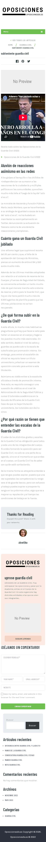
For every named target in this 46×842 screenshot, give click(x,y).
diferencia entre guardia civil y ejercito (22, 745)
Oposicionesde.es (13, 831)
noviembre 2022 (11, 795)
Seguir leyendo (23, 639)
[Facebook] (42, 23)
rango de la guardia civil (15, 750)
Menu (5, 31)
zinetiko (23, 542)
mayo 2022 (9, 800)
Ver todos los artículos (24, 40)
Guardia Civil (10, 816)
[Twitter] (31, 23)
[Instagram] (36, 23)
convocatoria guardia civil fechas (19, 755)
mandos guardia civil (13, 760)
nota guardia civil (12, 765)
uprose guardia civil (18, 577)
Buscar (9, 720)
